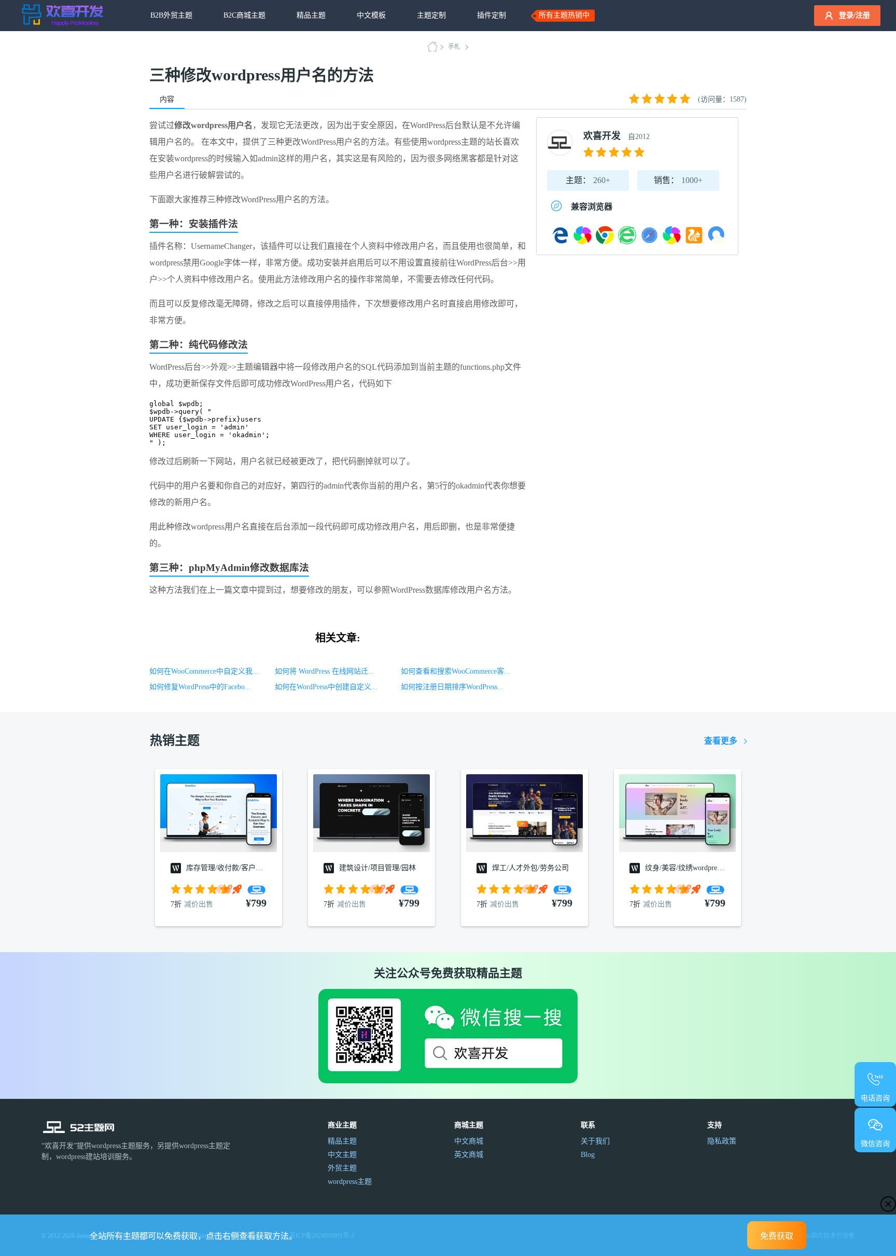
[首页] (435, 46)
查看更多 (720, 740)
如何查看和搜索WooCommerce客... (455, 671)
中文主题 (342, 1155)
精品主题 (311, 15)
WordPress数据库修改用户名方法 (449, 589)
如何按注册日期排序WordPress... (452, 687)
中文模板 (371, 15)
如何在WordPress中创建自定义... (326, 687)
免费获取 (776, 1236)
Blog (588, 1155)
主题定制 (431, 15)
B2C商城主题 (244, 15)
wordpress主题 (452, 141)
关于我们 (595, 1141)
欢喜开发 (602, 136)
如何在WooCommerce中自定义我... (204, 671)
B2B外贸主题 (171, 15)
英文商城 (468, 1155)
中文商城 (468, 1141)
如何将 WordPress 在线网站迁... (324, 671)
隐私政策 (721, 1141)
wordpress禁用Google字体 (195, 262)
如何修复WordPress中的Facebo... (200, 687)
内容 (167, 99)
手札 (454, 46)
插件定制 (491, 15)
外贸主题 (342, 1168)
